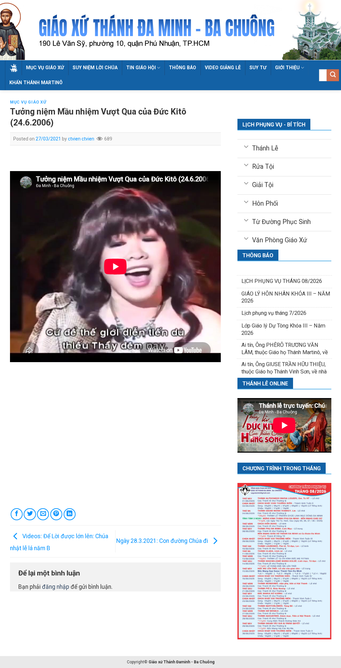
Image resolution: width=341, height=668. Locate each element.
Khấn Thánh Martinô (36, 82)
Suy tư (257, 67)
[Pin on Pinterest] (56, 514)
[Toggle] (246, 146)
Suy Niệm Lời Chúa (95, 67)
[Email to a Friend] (43, 514)
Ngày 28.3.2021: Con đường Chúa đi (162, 541)
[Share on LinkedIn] (70, 514)
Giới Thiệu (287, 67)
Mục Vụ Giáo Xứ (45, 67)
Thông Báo (182, 67)
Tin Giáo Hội (141, 67)
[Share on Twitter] (30, 514)
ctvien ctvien (81, 138)
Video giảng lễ (223, 67)
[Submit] (333, 75)
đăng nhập (55, 586)
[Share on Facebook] (17, 514)
